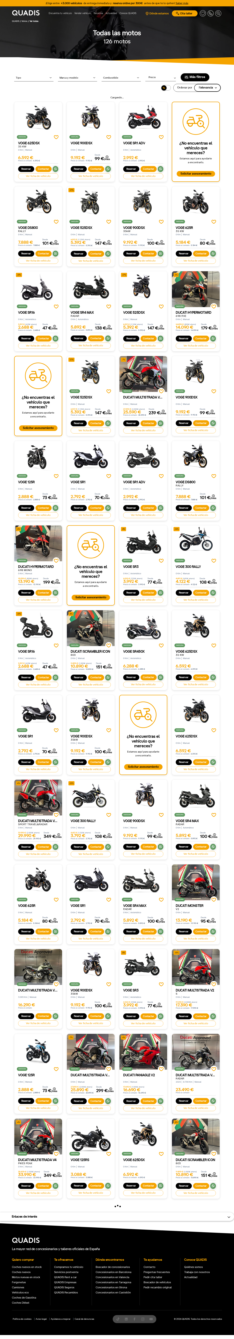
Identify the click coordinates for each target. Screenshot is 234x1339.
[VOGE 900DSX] (91, 120)
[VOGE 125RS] (91, 1136)
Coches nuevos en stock (27, 1267)
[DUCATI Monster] (196, 882)
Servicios (98, 13)
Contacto (149, 1267)
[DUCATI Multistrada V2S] (38, 967)
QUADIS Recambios (66, 1292)
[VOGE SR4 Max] (91, 289)
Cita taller (186, 13)
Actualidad (111, 13)
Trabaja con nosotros (197, 1272)
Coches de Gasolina (24, 1297)
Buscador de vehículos (157, 1282)
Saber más (182, 3)
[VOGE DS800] (38, 204)
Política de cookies (22, 1319)
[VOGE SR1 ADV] (143, 120)
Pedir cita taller (153, 1277)
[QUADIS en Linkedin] (126, 1319)
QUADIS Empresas (65, 1282)
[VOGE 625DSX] (38, 120)
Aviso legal (41, 1319)
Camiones (18, 1287)
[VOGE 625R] (196, 204)
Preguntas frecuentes (157, 1272)
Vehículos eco (20, 1292)
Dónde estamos (159, 13)
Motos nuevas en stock (26, 1277)
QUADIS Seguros (64, 1287)
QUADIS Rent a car (65, 1277)
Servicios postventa (66, 1272)
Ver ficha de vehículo (38, 176)
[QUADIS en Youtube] (151, 1319)
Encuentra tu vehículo (60, 13)
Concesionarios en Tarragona (113, 1282)
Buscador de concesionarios (113, 1267)
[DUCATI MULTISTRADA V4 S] (196, 1052)
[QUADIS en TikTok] (118, 1319)
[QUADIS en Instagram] (143, 1319)
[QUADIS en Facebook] (134, 1319)
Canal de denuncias (84, 1319)
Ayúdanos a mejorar (61, 1319)
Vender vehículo (82, 13)
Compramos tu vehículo (68, 1267)
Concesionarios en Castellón (113, 1292)
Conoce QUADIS (128, 13)
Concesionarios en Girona (111, 1287)
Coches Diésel (20, 1302)
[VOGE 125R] (38, 459)
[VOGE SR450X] (143, 628)
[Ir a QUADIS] (27, 13)
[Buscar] (218, 13)
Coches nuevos (21, 1272)
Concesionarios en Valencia (112, 1277)
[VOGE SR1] (91, 459)
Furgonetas (19, 1282)
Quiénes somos (193, 1267)
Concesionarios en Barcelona (113, 1272)
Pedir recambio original (158, 1287)
